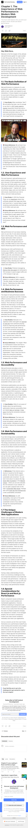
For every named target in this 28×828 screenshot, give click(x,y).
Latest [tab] (6, 759)
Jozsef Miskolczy (9, 26)
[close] (24, 780)
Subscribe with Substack (15, 805)
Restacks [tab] (11, 741)
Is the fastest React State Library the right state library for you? (10, 777)
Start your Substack (10, 821)
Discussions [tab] (12, 759)
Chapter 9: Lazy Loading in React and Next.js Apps (9, 764)
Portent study (20, 331)
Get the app (21, 821)
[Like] (2, 30)
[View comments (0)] (6, 30)
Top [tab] (3, 759)
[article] (14, 767)
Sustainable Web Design (13, 488)
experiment (14, 199)
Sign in (25, 2)
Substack (7, 825)
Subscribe (19, 2)
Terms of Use (21, 717)
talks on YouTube (14, 410)
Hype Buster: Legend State (9, 775)
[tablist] (7, 741)
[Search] (25, 759)
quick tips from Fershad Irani (17, 490)
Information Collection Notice (15, 719)
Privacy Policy (16, 811)
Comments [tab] (4, 741)
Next (23, 731)
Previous (6, 731)
